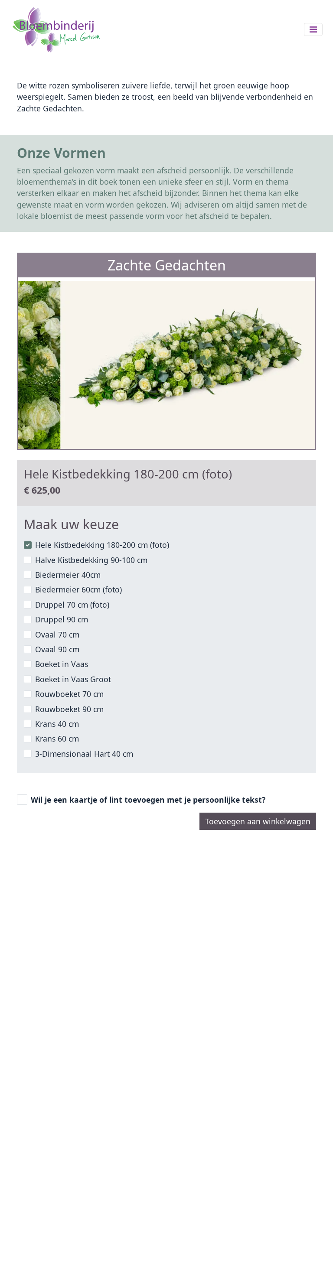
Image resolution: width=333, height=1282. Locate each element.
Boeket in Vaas (61, 664)
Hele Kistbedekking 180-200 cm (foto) (102, 545)
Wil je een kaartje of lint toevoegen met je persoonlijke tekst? (148, 799)
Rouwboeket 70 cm (69, 694)
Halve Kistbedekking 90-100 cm (91, 560)
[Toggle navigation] (313, 29)
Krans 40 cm (57, 724)
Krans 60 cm (57, 738)
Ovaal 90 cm (57, 649)
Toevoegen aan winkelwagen (257, 821)
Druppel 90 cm (61, 619)
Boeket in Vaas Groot (73, 679)
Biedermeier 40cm (68, 574)
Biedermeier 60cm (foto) (78, 589)
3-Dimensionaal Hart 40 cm (84, 753)
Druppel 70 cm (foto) (72, 604)
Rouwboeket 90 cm (69, 709)
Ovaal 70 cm (57, 634)
